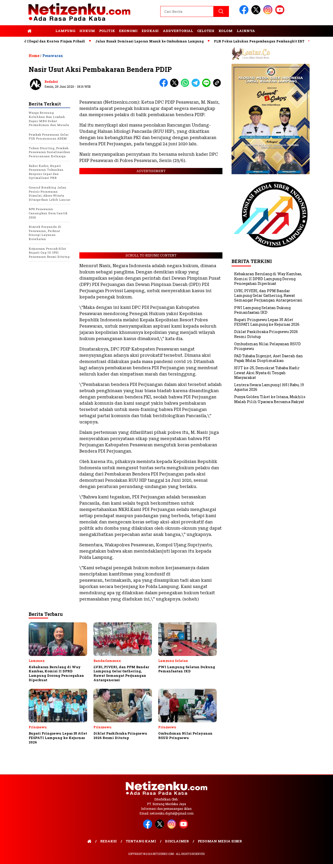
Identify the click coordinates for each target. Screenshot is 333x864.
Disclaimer (177, 841)
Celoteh (205, 30)
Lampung (65, 30)
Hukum (87, 30)
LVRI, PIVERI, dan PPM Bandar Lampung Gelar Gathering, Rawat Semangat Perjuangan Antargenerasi (268, 295)
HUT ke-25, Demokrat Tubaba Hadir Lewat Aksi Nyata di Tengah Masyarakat (267, 372)
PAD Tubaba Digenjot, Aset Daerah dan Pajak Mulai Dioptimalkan (268, 358)
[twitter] (256, 13)
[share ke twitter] (175, 86)
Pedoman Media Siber (220, 841)
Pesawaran (52, 55)
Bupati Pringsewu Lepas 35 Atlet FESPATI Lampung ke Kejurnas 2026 (266, 322)
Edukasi (150, 30)
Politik (107, 30)
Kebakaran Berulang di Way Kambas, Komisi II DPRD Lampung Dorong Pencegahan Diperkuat (268, 278)
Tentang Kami (141, 841)
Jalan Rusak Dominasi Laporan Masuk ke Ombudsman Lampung (133, 41)
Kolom (226, 30)
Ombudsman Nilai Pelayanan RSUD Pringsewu (267, 346)
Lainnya (246, 30)
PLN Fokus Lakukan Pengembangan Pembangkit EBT (242, 41)
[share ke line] (207, 86)
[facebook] (244, 13)
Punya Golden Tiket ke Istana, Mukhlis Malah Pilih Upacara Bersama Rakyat (269, 399)
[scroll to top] (319, 856)
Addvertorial (178, 30)
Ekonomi (128, 30)
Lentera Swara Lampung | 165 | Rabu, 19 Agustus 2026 (269, 387)
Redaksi (51, 81)
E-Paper (43, 30)
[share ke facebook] (164, 86)
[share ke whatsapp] (186, 86)
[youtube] (280, 13)
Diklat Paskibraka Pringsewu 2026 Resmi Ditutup (266, 334)
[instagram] (268, 13)
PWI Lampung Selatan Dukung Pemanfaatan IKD (262, 310)
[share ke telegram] (196, 86)
